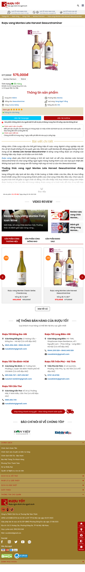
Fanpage (81, 537)
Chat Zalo (81, 543)
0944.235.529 (53, 350)
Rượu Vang (15, 16)
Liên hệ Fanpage (21, 118)
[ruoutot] (14, 5)
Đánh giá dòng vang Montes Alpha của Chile (75, 227)
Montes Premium (39, 16)
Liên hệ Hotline (63, 118)
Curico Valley (14, 105)
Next (82, 277)
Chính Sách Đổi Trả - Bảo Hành (12, 456)
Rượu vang (6, 158)
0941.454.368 (11, 345)
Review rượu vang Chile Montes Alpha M (76, 214)
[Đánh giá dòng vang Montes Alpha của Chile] (60, 227)
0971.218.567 (23, 375)
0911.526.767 (10, 375)
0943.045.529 (67, 350)
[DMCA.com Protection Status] (6, 555)
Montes (60, 98)
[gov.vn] (21, 555)
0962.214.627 (24, 345)
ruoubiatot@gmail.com (16, 348)
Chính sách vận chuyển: (13, 126)
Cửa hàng (81, 531)
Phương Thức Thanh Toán (10, 463)
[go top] (81, 557)
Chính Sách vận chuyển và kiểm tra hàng (15, 452)
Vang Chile (26, 16)
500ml (23, 79)
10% (58, 105)
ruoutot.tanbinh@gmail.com (18, 378)
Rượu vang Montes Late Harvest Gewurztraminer (63, 291)
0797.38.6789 (53, 375)
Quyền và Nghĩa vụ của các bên (12, 471)
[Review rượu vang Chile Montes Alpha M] (60, 214)
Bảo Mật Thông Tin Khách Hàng (12, 459)
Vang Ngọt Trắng (61, 101)
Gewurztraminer (19, 101)
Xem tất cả (43, 308)
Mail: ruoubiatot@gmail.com (11, 533)
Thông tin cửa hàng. (11, 112)
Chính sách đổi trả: (11, 133)
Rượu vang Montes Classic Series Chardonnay (21, 291)
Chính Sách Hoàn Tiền (9, 448)
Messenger (81, 549)
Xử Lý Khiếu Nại (7, 467)
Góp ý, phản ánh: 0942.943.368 (12, 529)
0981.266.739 (10, 399)
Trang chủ (5, 16)
